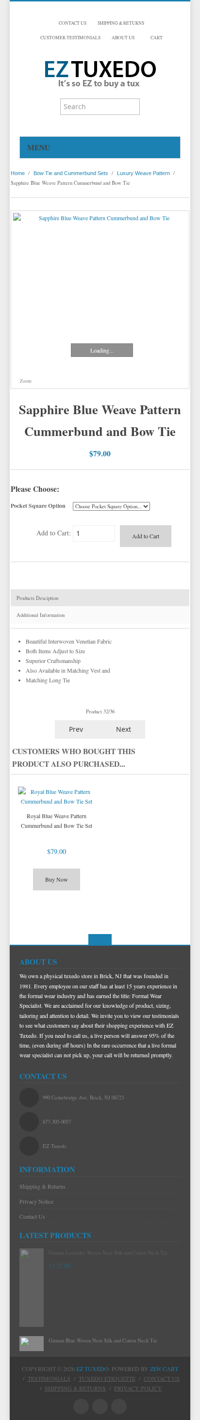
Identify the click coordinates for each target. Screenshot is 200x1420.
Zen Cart (164, 1368)
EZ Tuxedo (92, 1368)
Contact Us (32, 1216)
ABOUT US (123, 37)
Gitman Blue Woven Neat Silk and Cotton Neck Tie (103, 1340)
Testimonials (49, 1378)
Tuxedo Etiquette (107, 1378)
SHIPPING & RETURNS (121, 23)
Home (18, 173)
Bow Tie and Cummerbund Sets (70, 173)
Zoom (25, 381)
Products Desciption (37, 598)
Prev (75, 729)
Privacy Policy (138, 1388)
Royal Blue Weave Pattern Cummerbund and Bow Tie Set (56, 820)
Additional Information (41, 615)
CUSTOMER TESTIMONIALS (70, 37)
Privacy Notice (36, 1201)
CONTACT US (72, 23)
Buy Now (56, 879)
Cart (156, 37)
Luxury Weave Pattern (143, 173)
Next (124, 729)
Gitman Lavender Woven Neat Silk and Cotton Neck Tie (108, 1252)
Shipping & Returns (42, 1186)
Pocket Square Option (38, 505)
